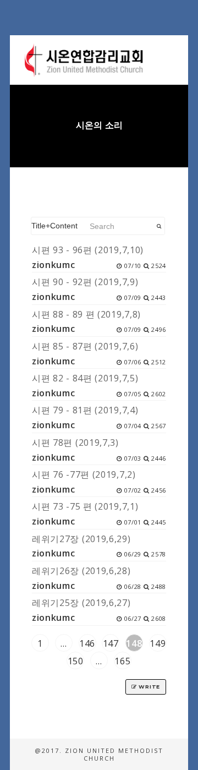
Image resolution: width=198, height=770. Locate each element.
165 (122, 661)
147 (111, 643)
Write (148, 687)
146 (87, 643)
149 (158, 643)
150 (76, 661)
